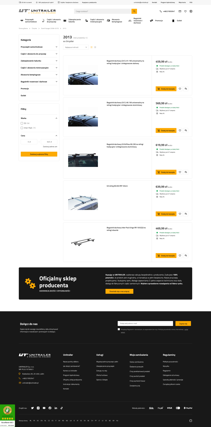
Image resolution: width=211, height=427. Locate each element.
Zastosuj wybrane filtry (39, 154)
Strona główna (23, 28)
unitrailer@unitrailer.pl (30, 383)
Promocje (25, 88)
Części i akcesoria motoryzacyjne (34, 67)
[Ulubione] (185, 11)
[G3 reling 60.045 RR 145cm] (83, 200)
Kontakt (154, 2)
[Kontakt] (39, 358)
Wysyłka (166, 366)
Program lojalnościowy (168, 2)
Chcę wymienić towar (137, 381)
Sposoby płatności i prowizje (173, 379)
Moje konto (182, 2)
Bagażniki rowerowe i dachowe (34, 81)
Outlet (23, 95)
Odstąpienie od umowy (171, 375)
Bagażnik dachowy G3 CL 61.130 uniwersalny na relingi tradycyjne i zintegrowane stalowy (125, 62)
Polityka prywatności (170, 361)
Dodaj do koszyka (168, 88)
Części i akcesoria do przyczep (33, 53)
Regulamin (167, 370)
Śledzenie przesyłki (136, 366)
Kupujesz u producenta (89, 2)
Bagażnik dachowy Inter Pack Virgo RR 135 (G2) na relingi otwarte (126, 228)
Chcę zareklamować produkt (140, 371)
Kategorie (26, 39)
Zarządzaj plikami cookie (171, 384)
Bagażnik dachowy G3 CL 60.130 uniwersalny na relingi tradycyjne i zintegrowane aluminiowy (125, 103)
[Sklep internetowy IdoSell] (190, 420)
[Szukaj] (134, 11)
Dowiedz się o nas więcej (119, 291)
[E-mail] (180, 11)
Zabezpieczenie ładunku (31, 60)
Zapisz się (183, 323)
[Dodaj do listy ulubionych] (180, 88)
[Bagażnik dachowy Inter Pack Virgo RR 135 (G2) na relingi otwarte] (83, 242)
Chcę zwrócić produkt (137, 376)
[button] (16, 405)
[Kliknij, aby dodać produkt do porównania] (185, 88)
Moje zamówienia (139, 355)
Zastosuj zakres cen (50, 146)
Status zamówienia (136, 362)
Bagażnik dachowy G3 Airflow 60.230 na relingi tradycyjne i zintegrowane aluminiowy (125, 145)
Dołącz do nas (28, 324)
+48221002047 (169, 11)
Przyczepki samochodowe (31, 46)
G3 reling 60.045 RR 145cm (117, 186)
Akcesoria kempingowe (30, 74)
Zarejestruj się (135, 385)
